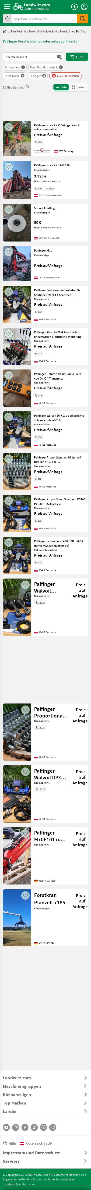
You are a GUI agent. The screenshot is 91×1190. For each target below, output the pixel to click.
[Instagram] (15, 1127)
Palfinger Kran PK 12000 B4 (52, 165)
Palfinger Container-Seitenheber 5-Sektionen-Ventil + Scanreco (57, 292)
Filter (80, 56)
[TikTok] (34, 1127)
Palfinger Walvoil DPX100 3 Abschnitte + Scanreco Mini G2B (59, 417)
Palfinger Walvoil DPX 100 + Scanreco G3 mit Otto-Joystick (48, 774)
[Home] (31, 6)
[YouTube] (6, 1127)
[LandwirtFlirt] (52, 1127)
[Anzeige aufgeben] (74, 7)
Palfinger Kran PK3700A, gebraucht (57, 125)
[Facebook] (24, 1127)
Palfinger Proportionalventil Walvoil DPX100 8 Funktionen (53, 712)
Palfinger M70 (43, 250)
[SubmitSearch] (82, 18)
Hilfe (12, 1143)
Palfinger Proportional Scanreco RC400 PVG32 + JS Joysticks (59, 501)
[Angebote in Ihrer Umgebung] (7, 18)
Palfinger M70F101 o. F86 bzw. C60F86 (47, 836)
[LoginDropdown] (84, 7)
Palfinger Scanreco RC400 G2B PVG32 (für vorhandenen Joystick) (58, 543)
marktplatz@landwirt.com (19, 1184)
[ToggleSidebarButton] (7, 6)
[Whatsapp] (44, 1127)
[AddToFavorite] (8, 126)
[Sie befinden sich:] (5, 31)
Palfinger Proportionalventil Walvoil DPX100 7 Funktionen (57, 459)
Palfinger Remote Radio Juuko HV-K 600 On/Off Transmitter (57, 376)
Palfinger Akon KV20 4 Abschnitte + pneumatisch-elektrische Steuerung (57, 334)
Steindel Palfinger (46, 208)
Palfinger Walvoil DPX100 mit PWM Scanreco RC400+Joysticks (53, 587)
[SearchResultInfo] (27, 87)
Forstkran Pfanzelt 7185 (49, 898)
